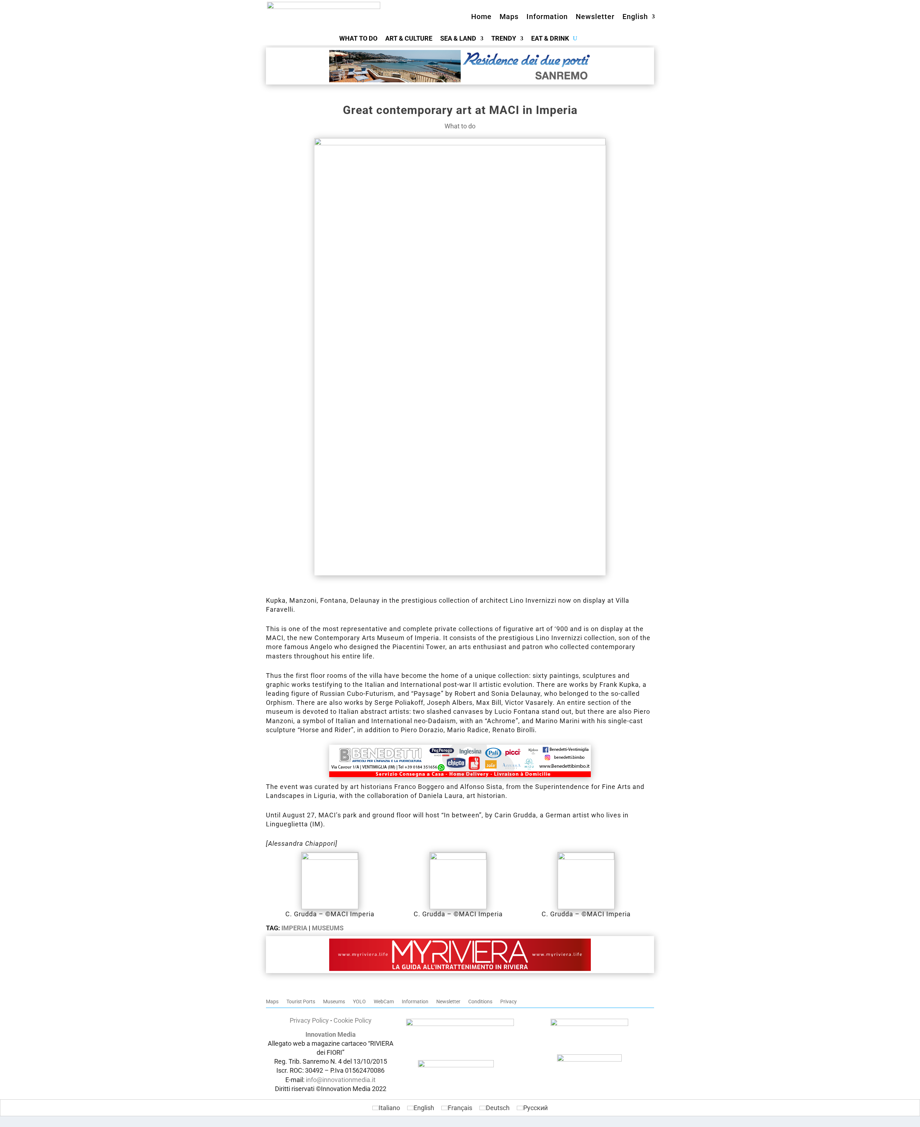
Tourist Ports (300, 1001)
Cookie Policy (353, 1020)
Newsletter (595, 16)
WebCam (384, 1001)
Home (481, 16)
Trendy (503, 39)
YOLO (359, 1001)
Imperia (294, 928)
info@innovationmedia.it (341, 1079)
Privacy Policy (309, 1020)
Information (547, 16)
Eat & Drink (550, 39)
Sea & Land (458, 39)
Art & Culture (408, 39)
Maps (509, 16)
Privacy (508, 1001)
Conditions (480, 1001)
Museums (328, 928)
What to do (358, 39)
